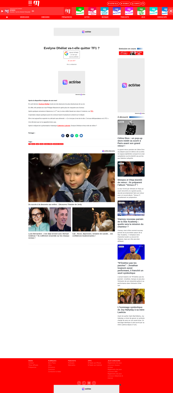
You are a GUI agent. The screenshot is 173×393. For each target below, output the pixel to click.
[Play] (2, 11)
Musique (105, 17)
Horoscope (162, 17)
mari (37, 144)
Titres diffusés (33, 365)
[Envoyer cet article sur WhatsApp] (76, 136)
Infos (50, 365)
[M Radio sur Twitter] (84, 383)
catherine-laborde (58, 144)
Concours (51, 369)
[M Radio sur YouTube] (89, 383)
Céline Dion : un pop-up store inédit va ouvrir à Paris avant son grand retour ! (130, 142)
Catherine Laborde (63, 125)
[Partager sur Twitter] (67, 136)
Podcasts (125, 17)
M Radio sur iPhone (94, 363)
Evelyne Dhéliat (44, 104)
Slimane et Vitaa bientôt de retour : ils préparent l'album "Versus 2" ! (130, 182)
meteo (41, 144)
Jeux (143, 17)
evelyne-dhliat (48, 144)
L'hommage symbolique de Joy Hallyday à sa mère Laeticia (131, 309)
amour (33, 144)
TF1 (92, 111)
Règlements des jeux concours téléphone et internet (115, 376)
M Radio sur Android (95, 365)
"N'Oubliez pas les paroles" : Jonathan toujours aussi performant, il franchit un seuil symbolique (130, 268)
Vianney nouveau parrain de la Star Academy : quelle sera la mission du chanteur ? (130, 223)
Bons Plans (52, 363)
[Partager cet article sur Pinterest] (72, 136)
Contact (31, 363)
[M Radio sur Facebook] (79, 383)
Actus (86, 17)
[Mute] (33, 11)
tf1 (29, 144)
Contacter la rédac (54, 371)
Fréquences (67, 17)
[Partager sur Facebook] (62, 136)
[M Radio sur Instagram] (94, 383)
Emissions (45, 17)
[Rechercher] (143, 3)
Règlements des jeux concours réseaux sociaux (115, 365)
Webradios (24, 17)
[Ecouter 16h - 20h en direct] (131, 53)
